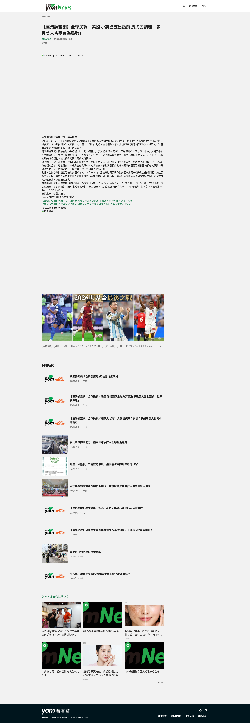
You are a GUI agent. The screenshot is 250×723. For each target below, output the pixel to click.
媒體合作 (202, 716)
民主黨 (129, 346)
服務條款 (162, 716)
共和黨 (139, 346)
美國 (57, 346)
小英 (120, 346)
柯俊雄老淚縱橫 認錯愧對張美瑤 (101, 631)
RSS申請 (193, 6)
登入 (204, 6)
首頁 (43, 16)
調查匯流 (47, 346)
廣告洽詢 (189, 716)
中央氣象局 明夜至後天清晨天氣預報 (60, 673)
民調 (73, 346)
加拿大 (149, 346)
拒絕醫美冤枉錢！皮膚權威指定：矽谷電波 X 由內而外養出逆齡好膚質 (102, 673)
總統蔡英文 (97, 346)
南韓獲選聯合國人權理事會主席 (142, 671)
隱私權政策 (176, 716)
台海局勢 (83, 346)
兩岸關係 (110, 346)
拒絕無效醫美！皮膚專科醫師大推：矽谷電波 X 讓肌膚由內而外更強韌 (143, 633)
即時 (48, 16)
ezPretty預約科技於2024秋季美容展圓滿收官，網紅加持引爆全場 (60, 633)
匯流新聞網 (46, 39)
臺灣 (65, 346)
